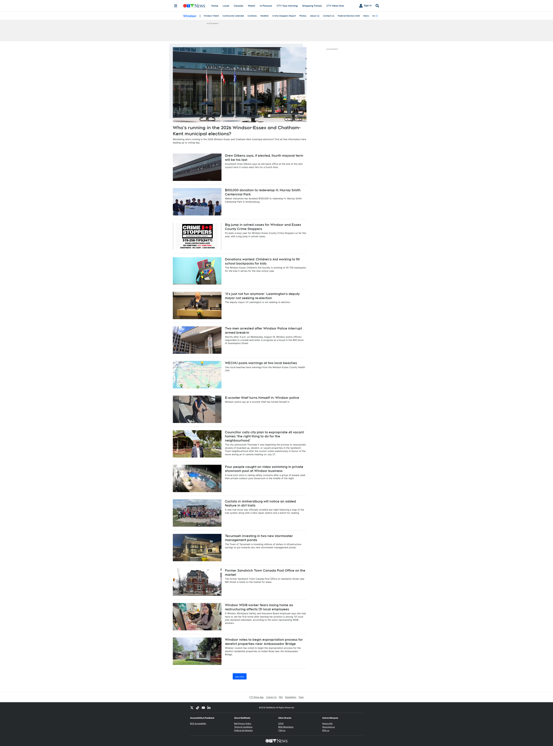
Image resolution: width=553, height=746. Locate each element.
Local (226, 5)
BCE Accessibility (198, 723)
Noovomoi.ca (328, 727)
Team (301, 697)
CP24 (280, 723)
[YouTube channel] (203, 707)
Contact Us (328, 16)
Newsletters (290, 697)
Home (214, 5)
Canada (238, 5)
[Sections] (176, 6)
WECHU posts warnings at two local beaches (261, 363)
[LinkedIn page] (209, 707)
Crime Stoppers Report (284, 16)
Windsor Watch (211, 16)
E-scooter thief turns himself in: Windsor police (262, 397)
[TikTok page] (197, 707)
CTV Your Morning (287, 5)
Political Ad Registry (243, 730)
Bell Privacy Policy (242, 723)
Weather (264, 16)
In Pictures (266, 5)
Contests (252, 16)
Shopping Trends (312, 5)
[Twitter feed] (192, 707)
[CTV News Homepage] (194, 5)
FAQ (281, 697)
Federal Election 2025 (349, 16)
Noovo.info (327, 723)
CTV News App (256, 697)
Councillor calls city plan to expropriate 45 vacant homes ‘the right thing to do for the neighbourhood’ (264, 436)
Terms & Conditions (243, 727)
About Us (314, 16)
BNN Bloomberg (285, 727)
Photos (302, 16)
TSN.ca (281, 730)
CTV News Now (335, 5)
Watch (251, 5)
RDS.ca (325, 730)
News (366, 16)
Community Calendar (233, 16)
